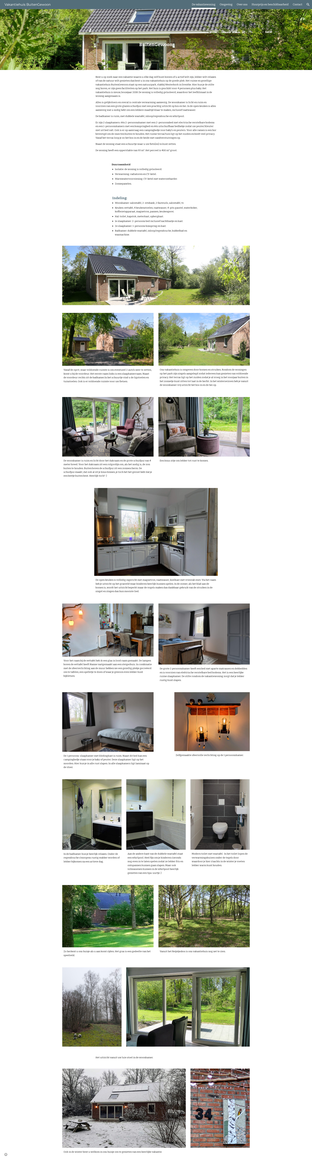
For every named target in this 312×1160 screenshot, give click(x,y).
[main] (156, 39)
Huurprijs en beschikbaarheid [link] (270, 4)
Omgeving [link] (226, 4)
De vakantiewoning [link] (203, 4)
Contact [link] (297, 4)
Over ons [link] (242, 4)
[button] (308, 4)
